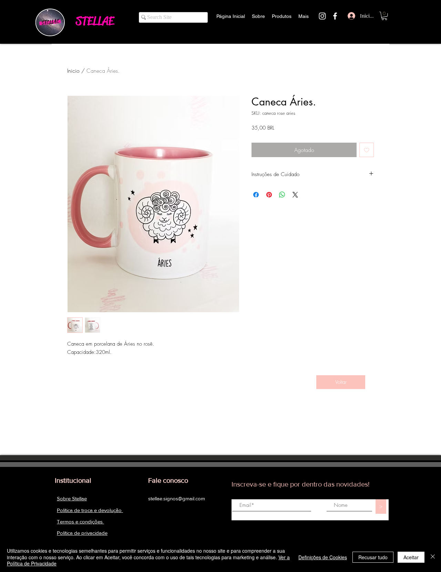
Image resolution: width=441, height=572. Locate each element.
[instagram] (322, 16)
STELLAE (95, 21)
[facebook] (335, 16)
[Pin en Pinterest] (269, 195)
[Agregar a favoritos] (366, 150)
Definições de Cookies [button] (322, 557)
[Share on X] (295, 195)
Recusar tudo (373, 557)
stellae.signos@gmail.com (176, 498)
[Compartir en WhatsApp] (282, 195)
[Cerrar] (433, 557)
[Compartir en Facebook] (256, 195)
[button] (384, 16)
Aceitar (411, 557)
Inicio (73, 70)
